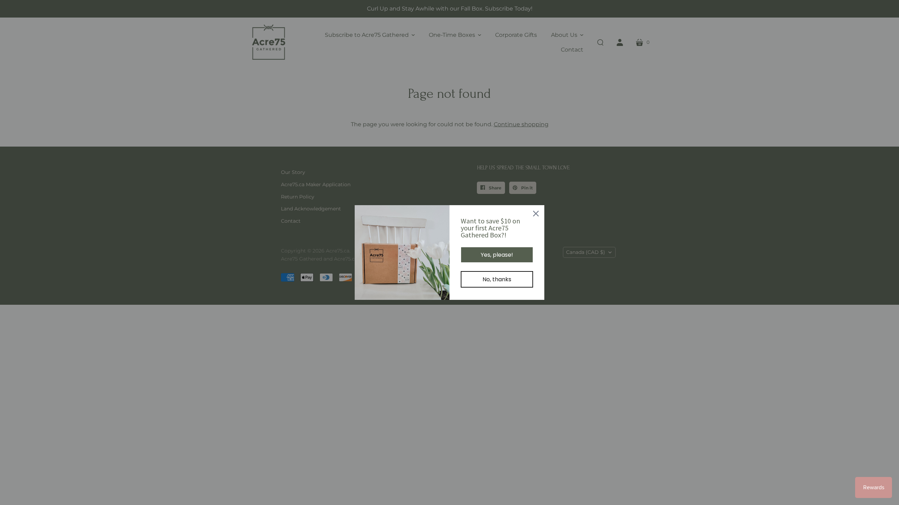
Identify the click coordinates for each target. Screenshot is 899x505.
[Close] (535, 213)
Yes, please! (497, 255)
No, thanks (497, 279)
